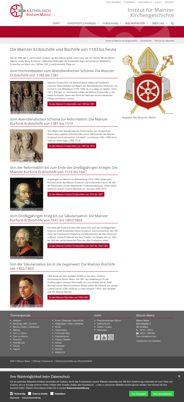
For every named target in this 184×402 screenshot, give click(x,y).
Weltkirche (60, 352)
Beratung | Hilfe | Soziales (25, 323)
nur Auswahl (139, 394)
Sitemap (37, 360)
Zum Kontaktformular (146, 336)
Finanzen (17, 339)
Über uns (158, 23)
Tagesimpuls (145, 2)
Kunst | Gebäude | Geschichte (69, 320)
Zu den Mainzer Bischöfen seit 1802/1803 (68, 297)
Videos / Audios (104, 326)
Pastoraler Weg (62, 333)
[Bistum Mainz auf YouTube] (104, 337)
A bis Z (158, 2)
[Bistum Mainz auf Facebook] (97, 337)
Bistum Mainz (114, 2)
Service (58, 348)
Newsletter (102, 329)
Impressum (48, 360)
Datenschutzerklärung (66, 360)
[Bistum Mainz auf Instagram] (111, 337)
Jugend (16, 348)
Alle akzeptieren (162, 394)
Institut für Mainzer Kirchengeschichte (121, 40)
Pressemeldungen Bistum (109, 320)
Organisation (61, 329)
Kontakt (169, 2)
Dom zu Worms (20, 336)
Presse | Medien (62, 339)
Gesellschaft (19, 342)
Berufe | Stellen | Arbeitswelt (26, 326)
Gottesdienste (103, 323)
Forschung (110, 23)
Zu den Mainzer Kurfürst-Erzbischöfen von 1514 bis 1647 (76, 194)
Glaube (16, 345)
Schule (58, 342)
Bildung (16, 329)
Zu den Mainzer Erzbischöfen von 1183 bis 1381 (71, 103)
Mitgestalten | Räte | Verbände (69, 323)
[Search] (171, 23)
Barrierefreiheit (85, 360)
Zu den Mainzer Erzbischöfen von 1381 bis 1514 (71, 145)
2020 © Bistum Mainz (20, 360)
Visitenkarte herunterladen (148, 340)
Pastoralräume (62, 336)
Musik (58, 326)
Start (56, 23)
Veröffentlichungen (81, 23)
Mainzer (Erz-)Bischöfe (164, 40)
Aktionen (17, 320)
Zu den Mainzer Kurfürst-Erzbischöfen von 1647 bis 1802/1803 (78, 245)
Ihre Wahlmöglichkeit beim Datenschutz (40, 376)
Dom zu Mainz (20, 333)
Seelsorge (60, 345)
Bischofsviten (135, 23)
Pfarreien (129, 2)
